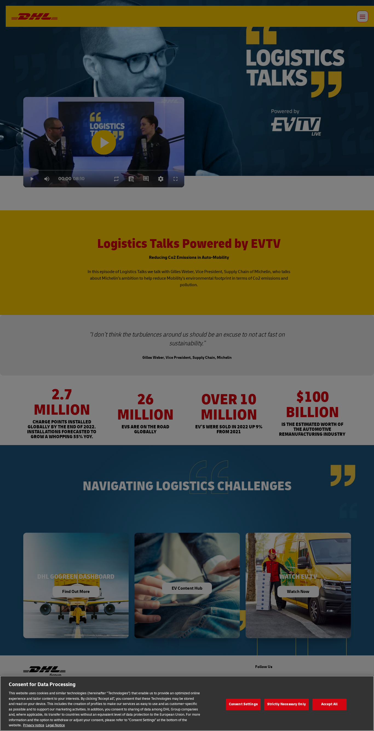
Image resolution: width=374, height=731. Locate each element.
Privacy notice (33, 725)
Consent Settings (243, 704)
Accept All (329, 704)
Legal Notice (55, 725)
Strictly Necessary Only (286, 704)
